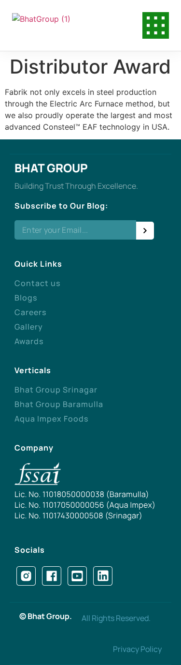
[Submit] (145, 231)
